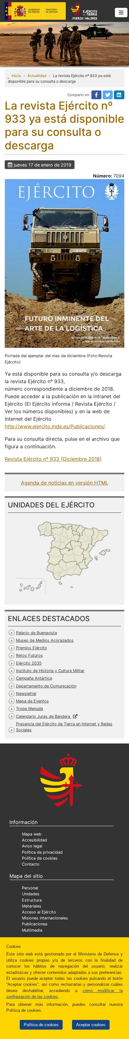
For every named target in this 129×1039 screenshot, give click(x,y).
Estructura (32, 900)
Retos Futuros (29, 655)
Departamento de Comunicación (46, 686)
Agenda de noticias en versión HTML (64, 483)
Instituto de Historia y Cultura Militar (50, 670)
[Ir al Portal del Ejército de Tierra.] (64, 43)
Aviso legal (32, 846)
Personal (30, 888)
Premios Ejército (31, 648)
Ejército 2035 (29, 663)
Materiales (31, 906)
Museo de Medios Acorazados (45, 640)
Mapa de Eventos (32, 701)
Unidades (30, 894)
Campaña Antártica (34, 678)
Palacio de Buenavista (36, 632)
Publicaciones (35, 924)
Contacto (30, 864)
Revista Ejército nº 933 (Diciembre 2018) (53, 459)
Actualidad (37, 75)
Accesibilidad (34, 840)
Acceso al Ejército (39, 912)
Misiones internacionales (45, 918)
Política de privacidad (42, 852)
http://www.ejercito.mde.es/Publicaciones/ (55, 426)
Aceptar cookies (91, 1024)
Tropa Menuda (29, 708)
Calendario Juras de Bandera (43, 716)
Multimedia (32, 930)
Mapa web (31, 834)
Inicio (16, 75)
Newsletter (26, 693)
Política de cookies (41, 1024)
